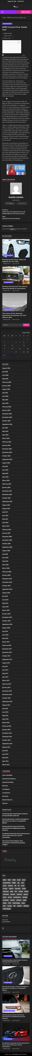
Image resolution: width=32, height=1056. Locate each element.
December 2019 (7, 579)
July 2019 (5, 596)
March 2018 (5, 642)
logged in (12, 229)
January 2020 (6, 575)
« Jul (3, 358)
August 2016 (6, 705)
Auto (23, 880)
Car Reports (6, 789)
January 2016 (6, 729)
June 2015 (5, 754)
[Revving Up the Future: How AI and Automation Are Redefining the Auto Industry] (16, 1003)
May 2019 (5, 603)
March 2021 (5, 526)
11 (8, 345)
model (21, 891)
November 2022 (7, 494)
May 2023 (5, 473)
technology (16, 903)
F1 (18, 886)
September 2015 (7, 743)
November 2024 (7, 417)
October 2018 (6, 621)
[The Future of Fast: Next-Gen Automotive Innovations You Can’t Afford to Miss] (16, 302)
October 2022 (6, 498)
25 (8, 352)
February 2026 (6, 382)
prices (10, 897)
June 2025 (5, 396)
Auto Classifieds (7, 775)
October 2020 (6, 543)
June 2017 (5, 670)
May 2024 (5, 431)
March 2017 (5, 680)
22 (24, 349)
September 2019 (7, 589)
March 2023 (5, 480)
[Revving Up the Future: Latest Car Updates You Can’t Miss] (16, 248)
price (4, 897)
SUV (9, 903)
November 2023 (7, 452)
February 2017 (6, 684)
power (26, 894)
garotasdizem (6, 921)
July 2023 (5, 466)
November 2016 (7, 694)
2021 (9, 880)
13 (16, 345)
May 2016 (5, 715)
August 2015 (6, 747)
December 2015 (7, 733)
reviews (18, 900)
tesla (23, 903)
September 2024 (7, 424)
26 (12, 352)
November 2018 (7, 617)
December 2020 (7, 536)
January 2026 (6, 386)
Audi (18, 880)
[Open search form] (14, 12)
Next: (11, 217)
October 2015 (6, 740)
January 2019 (6, 614)
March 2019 (5, 610)
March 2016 (5, 722)
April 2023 (5, 477)
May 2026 (5, 379)
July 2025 (5, 393)
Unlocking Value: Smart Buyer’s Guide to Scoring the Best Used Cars (14, 961)
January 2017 (6, 687)
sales (24, 900)
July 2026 (5, 372)
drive (4, 886)
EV (15, 886)
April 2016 (5, 719)
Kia (16, 891)
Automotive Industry (9, 779)
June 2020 (5, 557)
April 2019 (5, 607)
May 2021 (5, 519)
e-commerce (6, 793)
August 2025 (6, 389)
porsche (19, 894)
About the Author (8, 46)
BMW (14, 883)
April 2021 (5, 522)
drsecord (5, 920)
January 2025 (6, 410)
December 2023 (7, 449)
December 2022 (7, 491)
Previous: (13, 211)
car (18, 883)
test (4, 906)
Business (5, 786)
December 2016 (7, 691)
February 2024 (6, 442)
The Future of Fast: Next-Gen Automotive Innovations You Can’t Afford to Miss (14, 315)
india (23, 888)
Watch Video (26, 12)
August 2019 (6, 593)
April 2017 (5, 677)
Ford (22, 886)
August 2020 (6, 550)
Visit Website (10, 203)
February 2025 (6, 407)
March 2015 (5, 765)
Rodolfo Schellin (7, 33)
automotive (6, 883)
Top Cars (5, 803)
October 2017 (6, 656)
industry (5, 891)
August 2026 (6, 368)
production (17, 897)
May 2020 (5, 561)
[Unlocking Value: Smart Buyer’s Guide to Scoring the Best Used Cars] (16, 949)
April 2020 (5, 565)
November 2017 (7, 652)
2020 (4, 880)
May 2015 (5, 758)
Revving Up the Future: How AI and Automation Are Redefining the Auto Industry (13, 828)
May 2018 (5, 638)
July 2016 (5, 708)
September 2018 (7, 624)
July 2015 (5, 750)
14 (20, 345)
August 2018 (6, 628)
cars (22, 883)
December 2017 (7, 649)
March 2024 (5, 438)
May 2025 (5, 400)
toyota (9, 906)
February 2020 (6, 572)
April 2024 (5, 435)
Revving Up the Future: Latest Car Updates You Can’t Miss (14, 260)
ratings (25, 897)
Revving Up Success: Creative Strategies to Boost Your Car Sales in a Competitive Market (15, 821)
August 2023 (6, 463)
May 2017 (5, 673)
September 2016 (7, 701)
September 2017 (7, 659)
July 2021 (5, 512)
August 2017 (6, 663)
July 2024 (5, 428)
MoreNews (15, 1054)
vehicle (19, 906)
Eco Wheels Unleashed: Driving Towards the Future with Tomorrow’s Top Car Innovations (16, 835)
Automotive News (7, 23)
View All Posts (22, 203)
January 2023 (6, 487)
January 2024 (6, 445)
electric (10, 886)
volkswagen (7, 909)
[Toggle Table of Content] (18, 42)
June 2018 (5, 635)
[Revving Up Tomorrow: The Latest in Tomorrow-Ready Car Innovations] (16, 275)
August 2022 (6, 505)
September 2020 (7, 547)
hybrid (11, 888)
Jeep (11, 891)
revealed (5, 900)
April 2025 (5, 403)
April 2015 (5, 761)
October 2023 (6, 456)
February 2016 (6, 726)
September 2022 (7, 501)
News (26, 891)
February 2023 (6, 484)
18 (8, 349)
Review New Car (7, 800)
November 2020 (7, 540)
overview (6, 894)
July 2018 (5, 631)
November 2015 (7, 736)
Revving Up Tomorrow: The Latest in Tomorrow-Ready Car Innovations (14, 287)
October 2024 (6, 421)
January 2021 (6, 533)
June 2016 (5, 712)
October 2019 (6, 586)
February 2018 (6, 645)
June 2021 (5, 515)
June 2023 (5, 470)
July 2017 (5, 666)
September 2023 (7, 459)
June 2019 (5, 600)
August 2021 (6, 508)
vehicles (26, 906)
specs (4, 903)
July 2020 (5, 554)
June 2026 (5, 375)
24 (4, 352)
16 (27, 345)
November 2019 (7, 582)
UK (14, 906)
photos (13, 894)
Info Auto (5, 796)
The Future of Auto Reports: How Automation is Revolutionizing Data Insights (13, 842)
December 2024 (7, 414)
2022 (14, 880)
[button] (2, 12)
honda (5, 888)
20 (16, 349)
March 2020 (5, 568)
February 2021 (6, 529)
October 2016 (6, 698)
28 (20, 352)
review (12, 900)
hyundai (17, 888)
